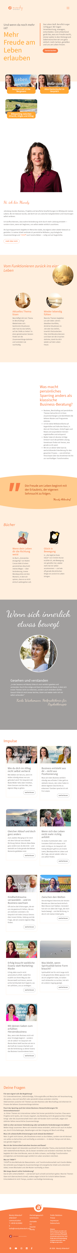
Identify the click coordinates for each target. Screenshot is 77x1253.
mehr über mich (12, 241)
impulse (32, 1227)
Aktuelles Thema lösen (21, 313)
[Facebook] (31, 1248)
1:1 (31, 1224)
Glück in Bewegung (50, 550)
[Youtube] (16, 1248)
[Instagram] (21, 1248)
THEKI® (23, 235)
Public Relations (56, 1215)
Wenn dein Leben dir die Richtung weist (22, 551)
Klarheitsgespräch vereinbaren (36, 1216)
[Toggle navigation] (68, 8)
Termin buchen (50, 50)
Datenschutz (55, 1223)
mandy (32, 1229)
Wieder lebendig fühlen (53, 313)
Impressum (54, 1220)
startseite (33, 1221)
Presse (52, 1218)
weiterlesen (29, 792)
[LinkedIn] (26, 1248)
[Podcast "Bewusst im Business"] (10, 1248)
